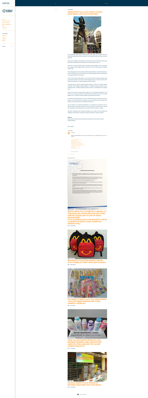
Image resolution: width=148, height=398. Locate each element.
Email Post (72, 126)
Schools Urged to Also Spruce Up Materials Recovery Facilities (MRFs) (84, 384)
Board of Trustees (5, 22)
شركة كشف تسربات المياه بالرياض (77, 143)
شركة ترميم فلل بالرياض (75, 147)
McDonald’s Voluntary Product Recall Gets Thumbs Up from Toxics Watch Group (87, 261)
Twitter (3, 37)
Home (3, 19)
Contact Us (4, 27)
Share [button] (56, 9)
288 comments (73, 264)
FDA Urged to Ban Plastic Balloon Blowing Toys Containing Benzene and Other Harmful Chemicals (87, 301)
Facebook (4, 35)
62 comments (72, 387)
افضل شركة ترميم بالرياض (75, 145)
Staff (3, 26)
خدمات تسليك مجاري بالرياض (76, 142)
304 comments (73, 225)
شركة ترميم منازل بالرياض (75, 141)
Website (3, 40)
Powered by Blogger (82, 394)
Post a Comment (71, 154)
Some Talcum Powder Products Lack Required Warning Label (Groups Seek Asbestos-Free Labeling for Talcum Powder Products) (85, 343)
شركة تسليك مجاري (74, 140)
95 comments (72, 305)
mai (72, 132)
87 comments (72, 348)
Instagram (4, 38)
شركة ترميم (73, 146)
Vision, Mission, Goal (6, 20)
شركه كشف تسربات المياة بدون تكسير (77, 144)
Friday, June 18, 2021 (74, 151)
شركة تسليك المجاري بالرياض (76, 139)
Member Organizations (6, 24)
